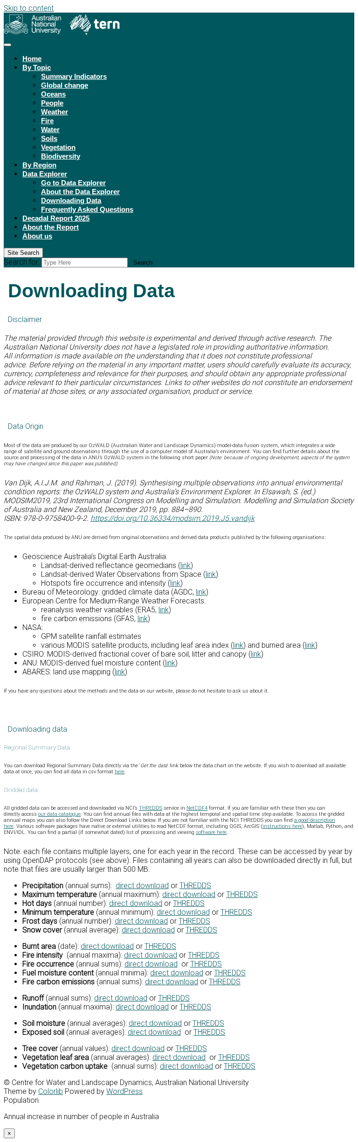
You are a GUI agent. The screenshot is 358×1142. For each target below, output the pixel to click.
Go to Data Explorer (73, 183)
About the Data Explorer (80, 192)
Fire (47, 121)
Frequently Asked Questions (87, 209)
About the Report (50, 227)
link (185, 565)
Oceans (53, 94)
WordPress (124, 1091)
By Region (39, 165)
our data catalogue (59, 814)
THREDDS (150, 808)
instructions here (282, 826)
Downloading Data (71, 200)
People (52, 103)
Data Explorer (44, 174)
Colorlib (50, 1091)
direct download (142, 885)
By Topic (36, 67)
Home (31, 59)
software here (211, 832)
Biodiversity (60, 156)
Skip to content (29, 8)
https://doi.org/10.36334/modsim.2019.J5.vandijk (172, 518)
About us (37, 236)
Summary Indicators (74, 76)
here (119, 772)
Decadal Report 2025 (56, 218)
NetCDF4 (196, 808)
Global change (64, 85)
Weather (54, 112)
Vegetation (58, 147)
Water (50, 129)
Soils (49, 138)
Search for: (22, 262)
